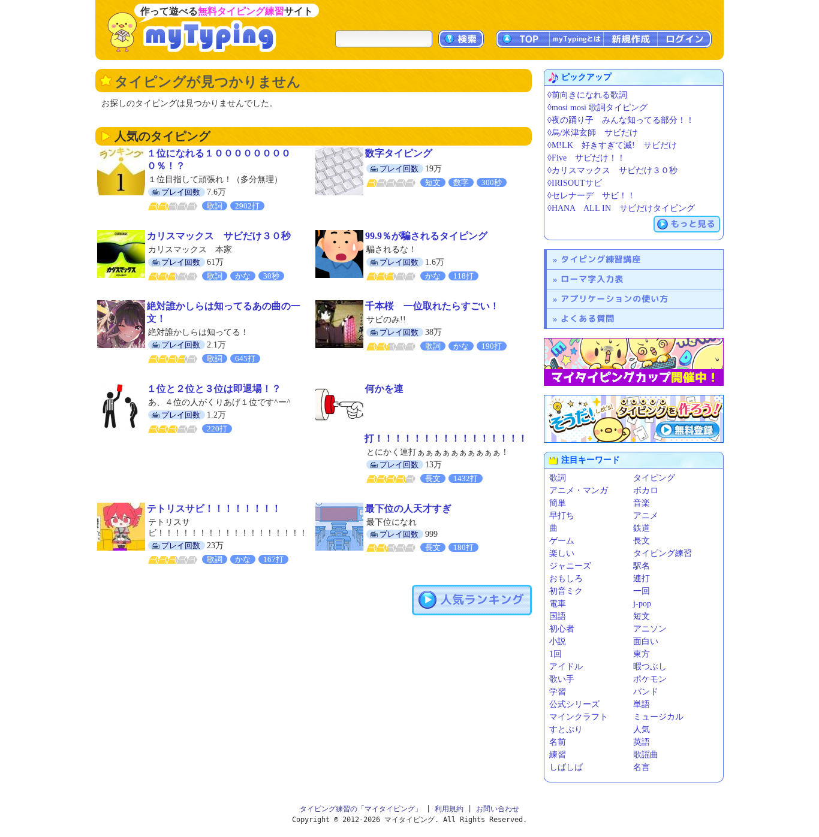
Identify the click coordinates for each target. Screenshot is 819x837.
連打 (641, 578)
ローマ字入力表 (592, 279)
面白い (645, 641)
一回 (641, 591)
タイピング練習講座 (601, 259)
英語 (641, 742)
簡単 (557, 502)
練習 (557, 754)
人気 (641, 729)
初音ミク (566, 591)
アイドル (566, 666)
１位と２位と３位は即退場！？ (214, 388)
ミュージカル (658, 716)
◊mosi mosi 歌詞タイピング (597, 107)
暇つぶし (650, 666)
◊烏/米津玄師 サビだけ (592, 132)
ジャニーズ (570, 565)
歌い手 (561, 679)
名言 (641, 767)
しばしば (566, 767)
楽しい (561, 553)
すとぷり (566, 729)
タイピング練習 (662, 553)
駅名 (641, 565)
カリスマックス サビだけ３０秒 (219, 236)
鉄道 (641, 528)
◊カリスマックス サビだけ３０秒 (612, 170)
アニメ (645, 515)
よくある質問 (588, 318)
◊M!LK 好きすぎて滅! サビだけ (612, 145)
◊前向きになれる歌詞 (587, 94)
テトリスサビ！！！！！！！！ (214, 508)
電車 (557, 603)
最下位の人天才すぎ (408, 508)
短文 (641, 616)
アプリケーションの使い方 (615, 298)
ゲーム (561, 540)
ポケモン (650, 679)
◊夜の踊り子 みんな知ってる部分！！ (620, 120)
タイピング (654, 477)
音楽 (641, 502)
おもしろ (566, 578)
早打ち (561, 515)
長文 (641, 540)
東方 (641, 653)
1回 (555, 653)
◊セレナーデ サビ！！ (591, 195)
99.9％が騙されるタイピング (426, 236)
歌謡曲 (645, 754)
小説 (557, 641)
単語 (641, 704)
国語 (557, 616)
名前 (557, 742)
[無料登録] (634, 419)
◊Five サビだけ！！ (586, 157)
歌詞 (557, 477)
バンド (645, 691)
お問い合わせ (497, 809)
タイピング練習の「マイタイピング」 (361, 809)
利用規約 (449, 809)
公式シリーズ (574, 704)
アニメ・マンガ (578, 490)
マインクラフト (578, 716)
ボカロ (645, 490)
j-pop (642, 603)
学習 (557, 691)
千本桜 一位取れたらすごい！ (432, 306)
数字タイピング (398, 153)
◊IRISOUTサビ (574, 183)
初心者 (561, 628)
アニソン (650, 628)
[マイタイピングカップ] (634, 362)
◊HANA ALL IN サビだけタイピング (621, 208)
